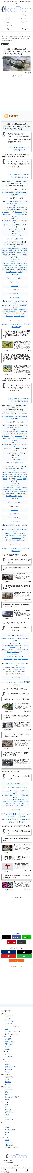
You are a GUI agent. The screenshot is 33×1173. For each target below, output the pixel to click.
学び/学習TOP (8, 309)
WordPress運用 (10, 1130)
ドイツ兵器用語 (17, 235)
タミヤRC (8, 1046)
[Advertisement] (16, 93)
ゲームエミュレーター (12, 1034)
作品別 (16, 645)
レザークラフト (10, 1112)
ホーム (7, 1140)
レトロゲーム (9, 1016)
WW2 (21, 238)
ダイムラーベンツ (7, 265)
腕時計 (7, 1094)
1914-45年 (13, 238)
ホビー (19, 301)
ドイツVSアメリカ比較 (12, 201)
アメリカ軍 (22, 269)
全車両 (10, 207)
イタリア (19, 255)
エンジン (17, 263)
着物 (6, 1092)
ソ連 (7, 252)
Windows (8, 1135)
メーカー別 (18, 647)
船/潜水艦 (15, 194)
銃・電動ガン (9, 1056)
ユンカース (15, 265)
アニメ (7, 1061)
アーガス (6, 267)
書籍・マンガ (9, 316)
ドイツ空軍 (6, 263)
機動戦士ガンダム (10, 1066)
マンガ (22, 316)
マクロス (12, 647)
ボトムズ (26, 645)
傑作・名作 (19, 305)
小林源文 (17, 297)
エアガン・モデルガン (15, 656)
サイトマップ (9, 1142)
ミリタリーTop (6, 192)
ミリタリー (19, 189)
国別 (24, 242)
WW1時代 (13, 259)
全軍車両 (20, 214)
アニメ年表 (8, 1069)
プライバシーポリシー (12, 1147)
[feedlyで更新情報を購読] (24, 956)
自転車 (7, 1114)
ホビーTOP (5, 189)
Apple (7, 1132)
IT (14, 309)
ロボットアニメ (16, 314)
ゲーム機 (8, 1019)
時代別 (20, 242)
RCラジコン (9, 1044)
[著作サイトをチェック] (8, 952)
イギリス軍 (14, 272)
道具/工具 (8, 1109)
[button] (21, 942)
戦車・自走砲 (18, 212)
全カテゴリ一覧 (24, 1160)
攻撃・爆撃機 (15, 248)
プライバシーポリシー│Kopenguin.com (8, 1161)
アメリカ (4, 248)
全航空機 (12, 263)
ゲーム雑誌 (17, 316)
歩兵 (10, 229)
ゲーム (15, 301)
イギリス (22, 248)
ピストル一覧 (14, 286)
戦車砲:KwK (24, 207)
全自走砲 (19, 210)
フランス (25, 252)
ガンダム (20, 645)
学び (6, 1104)
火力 (4, 210)
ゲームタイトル (10, 1021)
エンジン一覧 (23, 263)
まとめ (10, 244)
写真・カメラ (9, 1077)
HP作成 (23, 309)
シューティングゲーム (12, 1026)
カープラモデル (10, 1041)
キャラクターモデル (8, 645)
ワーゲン (6, 212)
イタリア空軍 (14, 267)
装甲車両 (14, 229)
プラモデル (6, 44)
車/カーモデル (15, 652)
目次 (11, 116)
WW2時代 (13, 261)
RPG (6, 1029)
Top (7, 186)
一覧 (16, 203)
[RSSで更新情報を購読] (16, 960)
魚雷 (19, 278)
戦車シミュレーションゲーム (9, 220)
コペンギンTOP (8, 301)
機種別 (24, 305)
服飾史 (7, 1099)
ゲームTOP (6, 305)
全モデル (16, 231)
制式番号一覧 (16, 207)
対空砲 (20, 203)
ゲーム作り (18, 309)
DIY (6, 1107)
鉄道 (6, 1117)
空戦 (8, 238)
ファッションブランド (12, 1097)
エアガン (24, 189)
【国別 (14, 246)
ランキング (13, 305)
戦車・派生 (13, 210)
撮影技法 (8, 1082)
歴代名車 (16, 290)
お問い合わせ (9, 1145)
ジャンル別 (14, 307)
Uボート (21, 650)
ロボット (8, 1064)
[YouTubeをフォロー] (8, 956)
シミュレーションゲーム (12, 1031)
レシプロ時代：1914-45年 (11, 242)
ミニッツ (8, 1049)
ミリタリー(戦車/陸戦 (7, 650)
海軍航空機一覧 (14, 269)
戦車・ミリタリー (15, 192)
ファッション (9, 1089)
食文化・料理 (9, 1119)
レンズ (7, 1079)
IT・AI (7, 1124)
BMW (20, 265)
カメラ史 (8, 1084)
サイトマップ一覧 (15, 809)
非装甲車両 (20, 229)
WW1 (17, 238)
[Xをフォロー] (24, 952)
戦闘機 (9, 248)
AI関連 (7, 1127)
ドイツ (15, 250)
